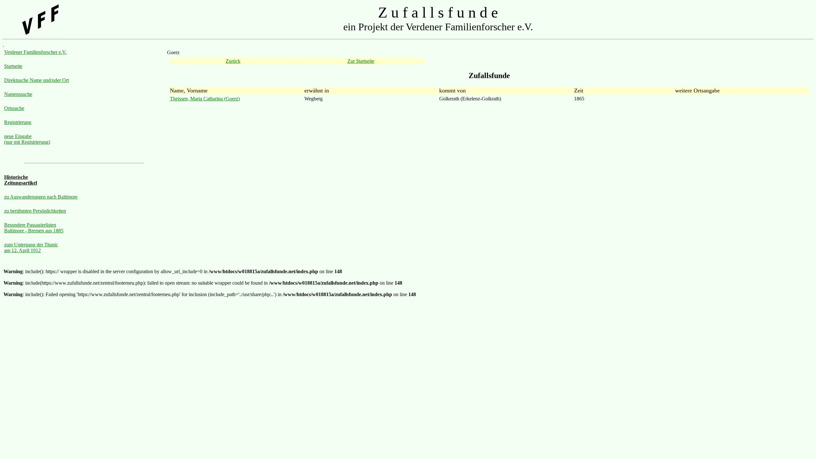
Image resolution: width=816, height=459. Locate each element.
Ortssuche (14, 108)
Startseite (13, 66)
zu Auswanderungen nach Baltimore (40, 197)
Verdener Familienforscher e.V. (35, 52)
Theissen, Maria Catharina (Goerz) (205, 98)
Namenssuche (18, 94)
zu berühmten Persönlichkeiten (35, 211)
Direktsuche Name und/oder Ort (36, 80)
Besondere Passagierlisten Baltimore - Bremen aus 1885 (33, 227)
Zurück (233, 61)
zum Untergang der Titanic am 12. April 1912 (31, 247)
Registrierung (17, 122)
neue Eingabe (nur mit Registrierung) (27, 139)
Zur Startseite (360, 61)
